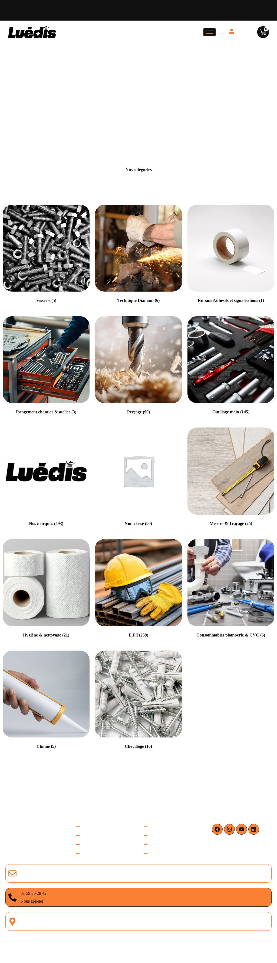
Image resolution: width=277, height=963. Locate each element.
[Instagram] (229, 829)
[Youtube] (241, 829)
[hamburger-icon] (209, 32)
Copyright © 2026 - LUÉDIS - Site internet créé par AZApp (138, 952)
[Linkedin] (253, 829)
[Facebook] (217, 829)
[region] (70, 910)
